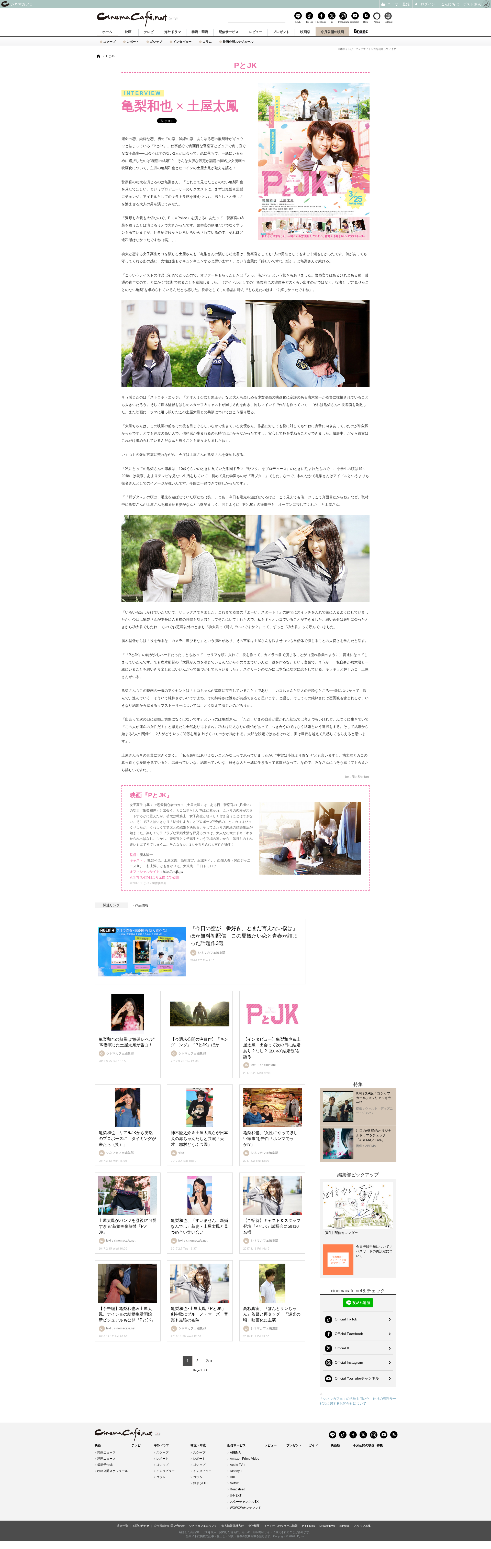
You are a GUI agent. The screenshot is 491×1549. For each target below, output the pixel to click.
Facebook (321, 22)
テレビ (149, 32)
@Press (344, 1525)
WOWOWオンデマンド (245, 1508)
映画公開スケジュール (238, 41)
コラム (207, 41)
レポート (133, 41)
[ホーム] (98, 56)
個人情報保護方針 (232, 1525)
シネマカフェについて (203, 1525)
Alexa (377, 22)
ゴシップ (156, 41)
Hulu (233, 1477)
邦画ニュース (106, 1452)
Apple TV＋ (238, 1465)
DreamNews (327, 1525)
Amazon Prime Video (244, 1458)
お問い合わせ (140, 1525)
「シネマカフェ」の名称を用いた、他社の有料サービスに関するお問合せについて (358, 1401)
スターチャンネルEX (244, 1501)
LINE (298, 22)
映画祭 (305, 32)
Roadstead (237, 1489)
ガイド (313, 1445)
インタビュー (182, 41)
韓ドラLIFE (201, 1483)
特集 (380, 1445)
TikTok (309, 22)
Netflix (234, 1483)
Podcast (388, 22)
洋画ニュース (106, 1458)
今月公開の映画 (332, 32)
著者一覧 (122, 1525)
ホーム (107, 32)
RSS (365, 22)
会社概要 (254, 1525)
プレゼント (281, 32)
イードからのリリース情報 (281, 1525)
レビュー (255, 32)
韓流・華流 (200, 32)
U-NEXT (235, 1495)
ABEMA (235, 1452)
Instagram (343, 22)
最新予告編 (105, 1465)
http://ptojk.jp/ (173, 872)
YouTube (354, 22)
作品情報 (141, 905)
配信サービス (229, 32)
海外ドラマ (172, 32)
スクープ (109, 41)
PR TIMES (308, 1525)
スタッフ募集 (362, 1525)
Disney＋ (236, 1471)
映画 (128, 32)
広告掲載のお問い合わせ (169, 1525)
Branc (360, 31)
